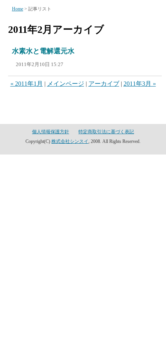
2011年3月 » (140, 83)
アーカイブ (103, 83)
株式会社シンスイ (69, 141)
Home (17, 9)
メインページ (65, 83)
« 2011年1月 (26, 83)
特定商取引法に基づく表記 (106, 131)
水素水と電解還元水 (43, 51)
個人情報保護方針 (50, 131)
